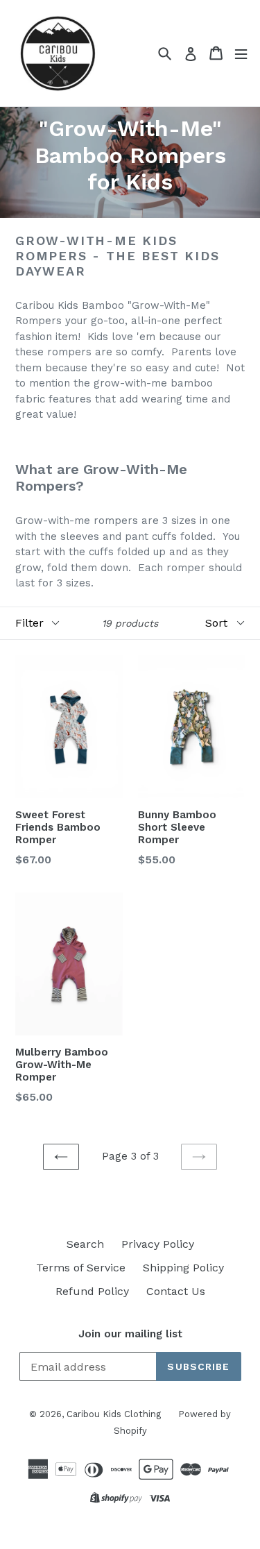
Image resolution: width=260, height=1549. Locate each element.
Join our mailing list (130, 1334)
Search (85, 1244)
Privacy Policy (157, 1244)
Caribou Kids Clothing (114, 1414)
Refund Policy (92, 1291)
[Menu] (241, 53)
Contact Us (175, 1291)
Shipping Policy (183, 1267)
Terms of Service (80, 1267)
